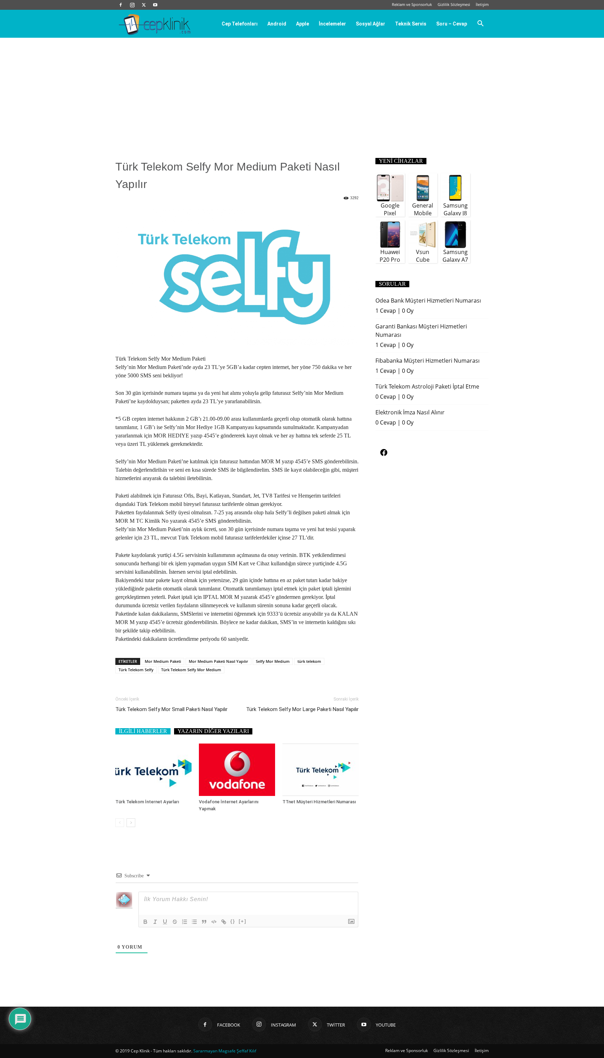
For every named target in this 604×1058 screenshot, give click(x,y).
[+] (242, 921)
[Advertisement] (302, 90)
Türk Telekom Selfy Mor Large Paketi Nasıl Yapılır (302, 709)
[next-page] (131, 822)
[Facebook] (120, 4)
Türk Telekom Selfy (135, 669)
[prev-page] (119, 822)
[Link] (224, 922)
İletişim (482, 4)
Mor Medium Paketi (163, 661)
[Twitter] (143, 4)
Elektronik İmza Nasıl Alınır (410, 412)
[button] (480, 24)
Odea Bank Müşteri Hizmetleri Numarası (428, 300)
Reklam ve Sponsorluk (412, 4)
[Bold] (145, 922)
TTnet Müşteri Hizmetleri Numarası (319, 801)
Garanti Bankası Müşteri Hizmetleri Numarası (421, 331)
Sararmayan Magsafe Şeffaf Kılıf (224, 1051)
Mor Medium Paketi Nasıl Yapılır (218, 661)
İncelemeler (332, 24)
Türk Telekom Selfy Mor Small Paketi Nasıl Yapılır (171, 709)
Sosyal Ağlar (370, 24)
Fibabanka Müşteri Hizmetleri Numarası (427, 360)
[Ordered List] (184, 922)
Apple (302, 24)
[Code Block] (214, 922)
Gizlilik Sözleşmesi (454, 4)
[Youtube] (155, 4)
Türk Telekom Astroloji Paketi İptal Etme (427, 386)
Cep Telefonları (240, 24)
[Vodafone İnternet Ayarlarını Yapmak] (237, 770)
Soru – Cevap (451, 24)
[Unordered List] (194, 922)
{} (232, 921)
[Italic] (155, 922)
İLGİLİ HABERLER (143, 731)
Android (276, 24)
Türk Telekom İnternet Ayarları (147, 801)
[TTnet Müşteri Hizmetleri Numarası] (320, 770)
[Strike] (175, 922)
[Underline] (165, 922)
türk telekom (309, 661)
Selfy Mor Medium (273, 661)
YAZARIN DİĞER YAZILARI (213, 731)
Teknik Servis (410, 24)
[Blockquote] (204, 922)
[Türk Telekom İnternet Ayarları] (153, 770)
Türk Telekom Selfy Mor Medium (191, 669)
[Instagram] (132, 4)
